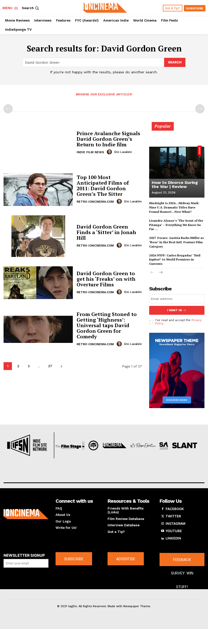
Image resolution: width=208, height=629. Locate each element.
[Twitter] (163, 516)
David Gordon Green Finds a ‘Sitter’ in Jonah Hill (106, 232)
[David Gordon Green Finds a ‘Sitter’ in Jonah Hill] (38, 236)
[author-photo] (110, 151)
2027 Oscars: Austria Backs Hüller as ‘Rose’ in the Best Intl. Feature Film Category (176, 242)
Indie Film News (90, 152)
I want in (174, 310)
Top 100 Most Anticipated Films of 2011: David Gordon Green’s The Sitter (103, 185)
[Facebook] (163, 509)
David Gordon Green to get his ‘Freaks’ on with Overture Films (106, 279)
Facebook (175, 509)
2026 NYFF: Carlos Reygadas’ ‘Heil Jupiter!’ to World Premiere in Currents (174, 259)
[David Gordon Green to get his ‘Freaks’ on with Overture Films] (38, 283)
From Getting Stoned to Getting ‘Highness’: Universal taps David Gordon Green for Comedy (107, 325)
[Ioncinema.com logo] (26, 514)
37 (50, 366)
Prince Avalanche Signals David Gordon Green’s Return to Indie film (108, 139)
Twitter (173, 516)
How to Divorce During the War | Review (175, 184)
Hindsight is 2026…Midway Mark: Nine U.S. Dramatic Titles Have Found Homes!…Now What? (174, 207)
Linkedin (173, 538)
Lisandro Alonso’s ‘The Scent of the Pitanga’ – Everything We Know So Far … (176, 225)
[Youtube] (163, 531)
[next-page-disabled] (199, 108)
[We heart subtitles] (104, 7)
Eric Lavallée (123, 152)
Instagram (175, 523)
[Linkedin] (163, 538)
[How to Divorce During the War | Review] (176, 162)
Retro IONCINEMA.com (95, 201)
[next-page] (61, 366)
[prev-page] (8, 108)
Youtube (174, 531)
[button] (31, 8)
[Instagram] (163, 524)
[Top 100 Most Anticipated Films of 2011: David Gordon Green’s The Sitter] (38, 189)
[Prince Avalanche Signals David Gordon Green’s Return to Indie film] (38, 143)
